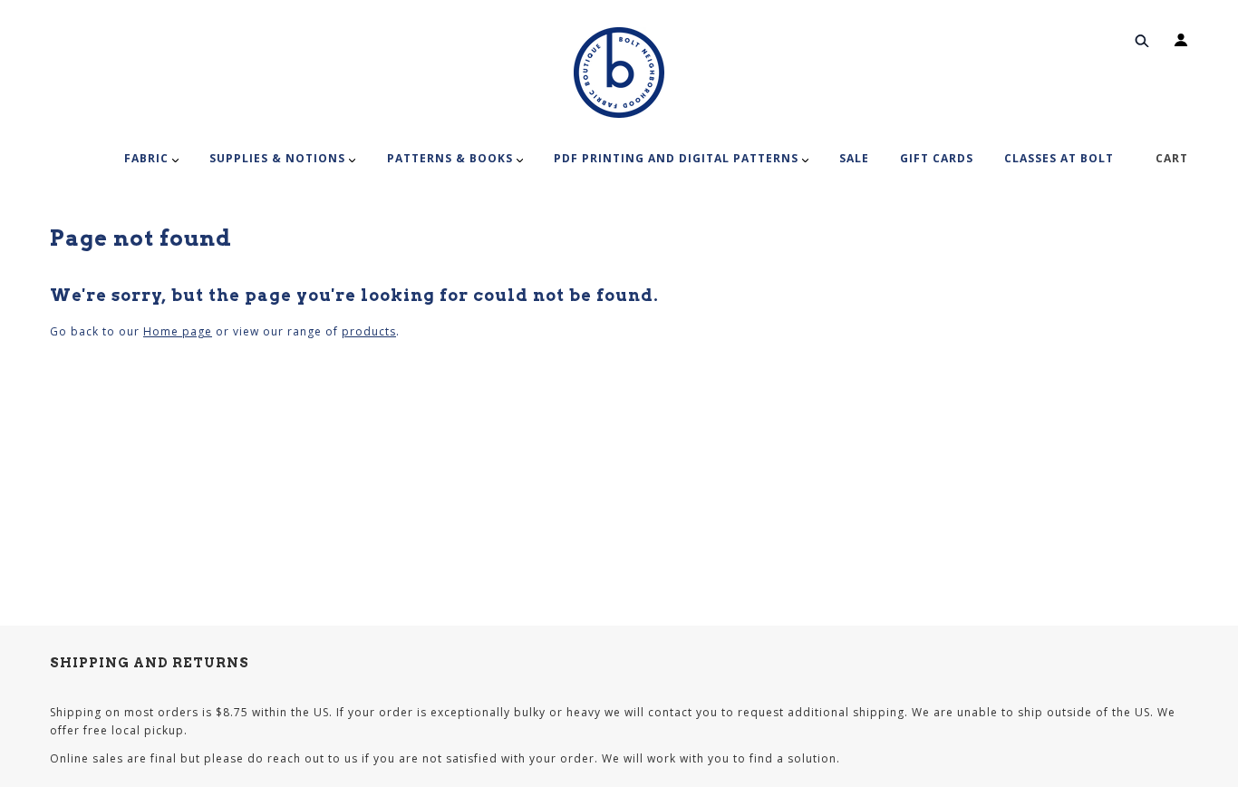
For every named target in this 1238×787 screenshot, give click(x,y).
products (369, 331)
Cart (1172, 158)
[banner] (619, 72)
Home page (177, 331)
